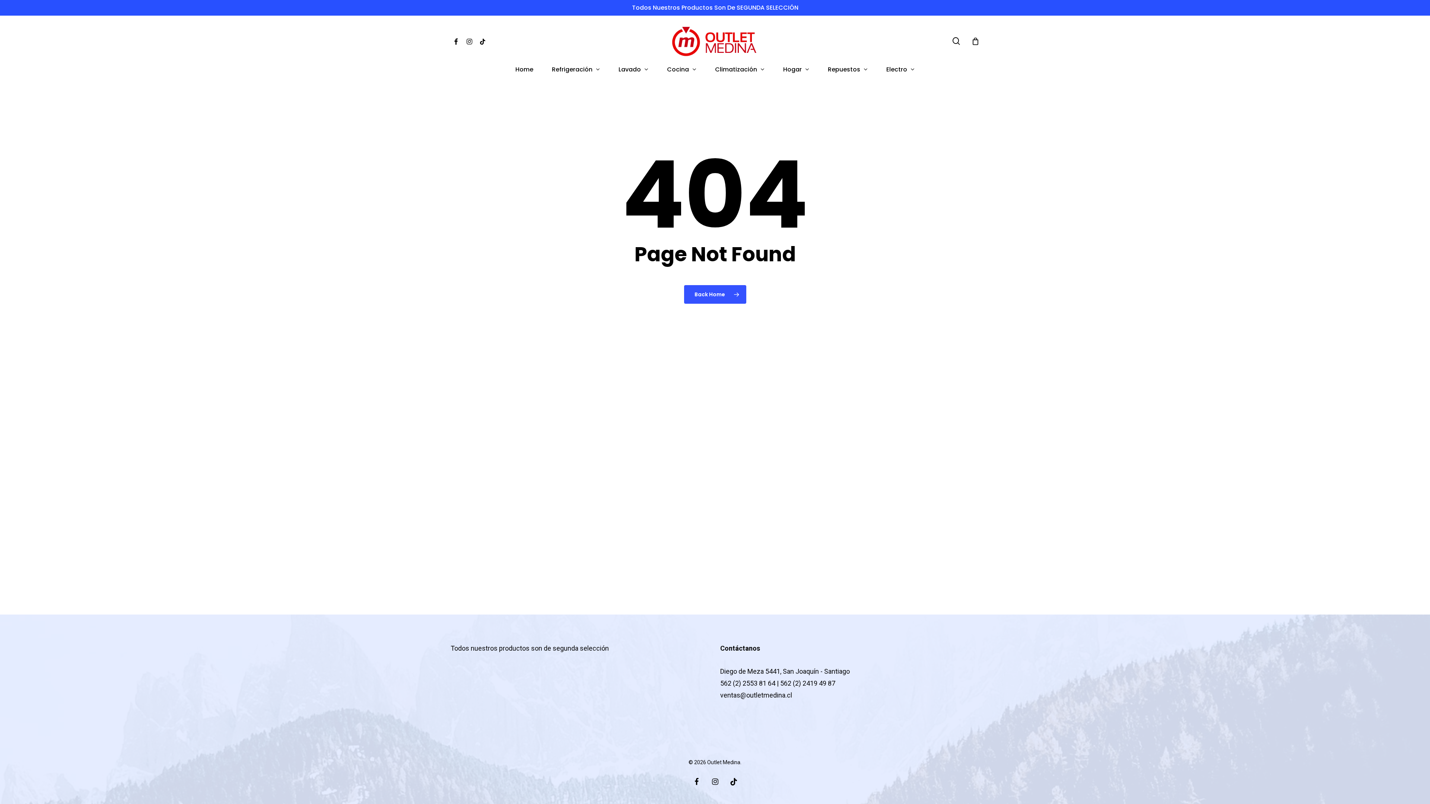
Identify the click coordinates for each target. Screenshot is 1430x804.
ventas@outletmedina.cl (756, 695)
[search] (956, 41)
